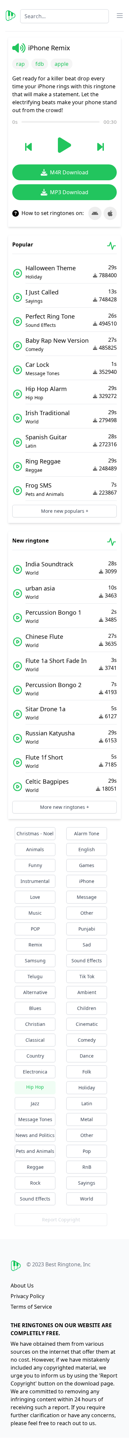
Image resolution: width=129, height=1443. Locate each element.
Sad (87, 944)
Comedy (87, 1040)
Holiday (86, 1087)
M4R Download (69, 172)
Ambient (86, 992)
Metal (86, 1119)
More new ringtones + (64, 807)
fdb (39, 63)
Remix (35, 944)
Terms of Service (31, 1306)
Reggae (35, 1167)
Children (86, 1008)
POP (35, 929)
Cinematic (87, 1024)
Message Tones (35, 1119)
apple (61, 63)
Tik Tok (86, 976)
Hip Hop (35, 1087)
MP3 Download (69, 192)
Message (87, 897)
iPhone (86, 881)
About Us (22, 1285)
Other (86, 913)
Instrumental (35, 881)
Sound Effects (86, 960)
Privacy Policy (27, 1296)
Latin (86, 1103)
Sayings (86, 1183)
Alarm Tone (86, 833)
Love (35, 897)
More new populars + (64, 511)
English (86, 849)
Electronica (35, 1072)
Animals (35, 849)
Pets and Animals (35, 1151)
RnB (86, 1167)
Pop (87, 1151)
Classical (35, 1040)
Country (35, 1056)
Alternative (35, 992)
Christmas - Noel (35, 833)
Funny (35, 865)
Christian (35, 1024)
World (86, 1199)
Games (86, 865)
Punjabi (86, 929)
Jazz (35, 1103)
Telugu (35, 976)
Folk (86, 1072)
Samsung (35, 960)
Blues (35, 1008)
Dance (87, 1056)
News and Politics (35, 1135)
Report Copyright (61, 1219)
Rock (35, 1183)
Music (35, 913)
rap (20, 63)
